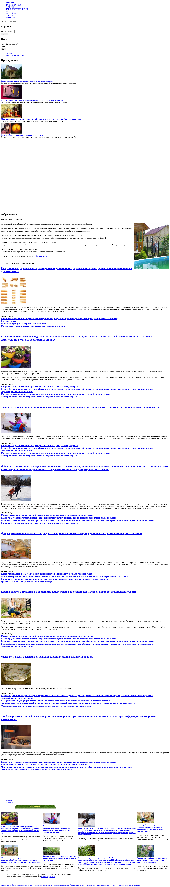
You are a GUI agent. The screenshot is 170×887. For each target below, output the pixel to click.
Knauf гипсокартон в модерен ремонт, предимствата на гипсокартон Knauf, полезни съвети (47, 574)
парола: (4, 46)
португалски (79, 885)
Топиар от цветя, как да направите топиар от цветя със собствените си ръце (39, 396)
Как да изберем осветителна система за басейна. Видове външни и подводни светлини (44, 764)
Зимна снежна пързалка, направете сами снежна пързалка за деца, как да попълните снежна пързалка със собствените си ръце (81, 406)
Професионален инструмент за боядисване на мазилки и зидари (33, 326)
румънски (88, 885)
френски (128, 885)
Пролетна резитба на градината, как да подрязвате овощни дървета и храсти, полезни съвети (152, 860)
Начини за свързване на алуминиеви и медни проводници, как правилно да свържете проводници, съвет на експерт (59, 318)
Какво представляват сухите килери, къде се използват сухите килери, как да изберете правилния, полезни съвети (58, 518)
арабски (13, 885)
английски (5, 885)
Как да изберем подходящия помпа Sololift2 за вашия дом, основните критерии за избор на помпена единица (55, 701)
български (20, 885)
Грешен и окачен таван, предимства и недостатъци (26, 581)
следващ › (9, 800)
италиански (54, 885)
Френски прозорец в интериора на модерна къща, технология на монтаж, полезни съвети (46, 706)
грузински (37, 885)
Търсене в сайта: (7, 31)
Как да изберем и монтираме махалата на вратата (22, 135)
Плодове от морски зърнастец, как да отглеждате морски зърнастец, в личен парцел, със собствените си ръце (55, 394)
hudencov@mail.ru (41, 256)
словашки (97, 885)
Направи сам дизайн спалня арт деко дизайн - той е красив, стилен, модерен (39, 386)
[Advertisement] (8, 175)
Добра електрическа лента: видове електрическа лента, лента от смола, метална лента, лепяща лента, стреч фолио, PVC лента (64, 576)
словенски (105, 885)
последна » (10, 802)
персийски (69, 885)
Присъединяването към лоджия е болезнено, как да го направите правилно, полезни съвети (47, 515)
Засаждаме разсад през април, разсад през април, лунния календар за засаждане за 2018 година (60, 858)
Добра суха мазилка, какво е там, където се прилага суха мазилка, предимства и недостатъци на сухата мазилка (71, 533)
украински (120, 885)
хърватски (136, 885)
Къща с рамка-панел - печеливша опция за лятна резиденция (27, 81)
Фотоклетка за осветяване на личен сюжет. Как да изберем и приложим (37, 769)
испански (45, 885)
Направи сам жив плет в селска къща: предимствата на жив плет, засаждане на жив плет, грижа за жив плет (55, 579)
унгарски (28, 885)
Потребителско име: (9, 44)
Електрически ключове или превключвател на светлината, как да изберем (32, 100)
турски (112, 885)
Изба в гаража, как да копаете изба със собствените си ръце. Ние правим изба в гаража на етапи (41, 119)
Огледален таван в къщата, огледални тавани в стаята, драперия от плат (47, 656)
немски (62, 885)
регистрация (10, 53)
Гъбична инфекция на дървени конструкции (23, 323)
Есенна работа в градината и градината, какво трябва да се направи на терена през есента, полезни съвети (68, 591)
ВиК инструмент (9, 321)
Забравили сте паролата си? (16, 55)
